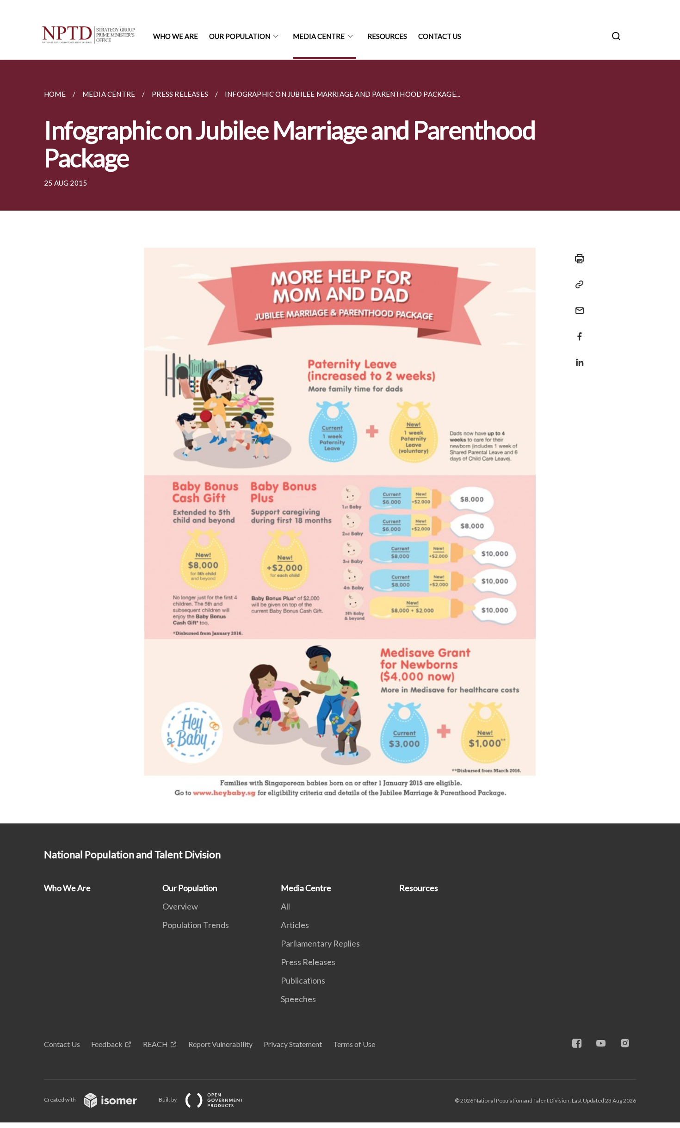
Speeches (298, 999)
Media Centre (319, 36)
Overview (180, 906)
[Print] (577, 259)
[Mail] (577, 304)
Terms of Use (354, 1044)
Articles (295, 925)
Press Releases (308, 962)
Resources (387, 36)
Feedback (107, 1044)
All (285, 906)
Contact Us (439, 36)
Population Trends (195, 925)
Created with (60, 1099)
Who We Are (175, 36)
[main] (340, 441)
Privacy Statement (293, 1044)
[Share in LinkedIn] (577, 356)
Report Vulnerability (220, 1044)
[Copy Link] (577, 285)
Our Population (239, 36)
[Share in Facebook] (577, 330)
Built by (168, 1099)
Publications (303, 980)
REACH (155, 1044)
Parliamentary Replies (320, 943)
